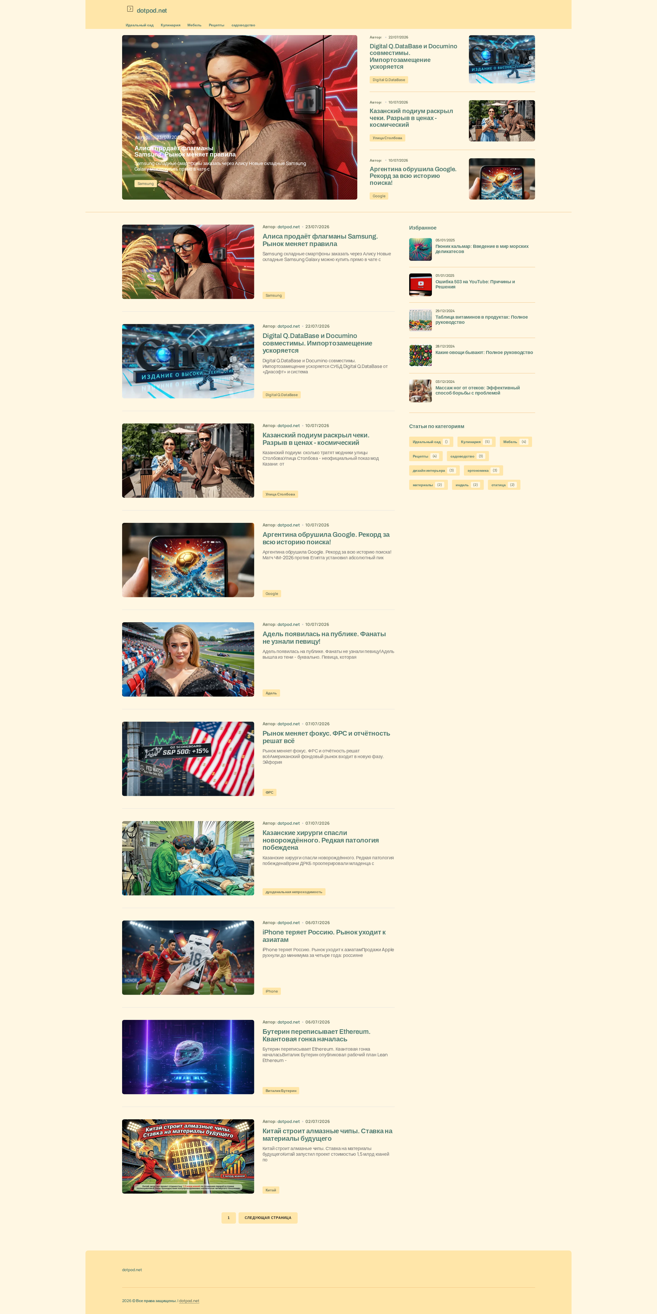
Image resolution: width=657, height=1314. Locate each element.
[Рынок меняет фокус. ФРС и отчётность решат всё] (188, 759)
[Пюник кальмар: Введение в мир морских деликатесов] (420, 249)
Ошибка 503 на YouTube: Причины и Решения (475, 284)
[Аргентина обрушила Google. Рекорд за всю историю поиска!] (502, 179)
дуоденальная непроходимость (294, 891)
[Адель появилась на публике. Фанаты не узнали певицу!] (188, 659)
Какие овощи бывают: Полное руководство (484, 352)
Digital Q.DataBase (389, 79)
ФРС (270, 792)
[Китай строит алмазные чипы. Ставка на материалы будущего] (188, 1156)
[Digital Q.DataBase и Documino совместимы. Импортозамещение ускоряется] (502, 59)
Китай (271, 1189)
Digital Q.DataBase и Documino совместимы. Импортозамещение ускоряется (413, 56)
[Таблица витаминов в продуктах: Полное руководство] (420, 320)
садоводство (243, 24)
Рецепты (216, 24)
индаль (467, 484)
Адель (271, 692)
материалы (427, 484)
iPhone (272, 991)
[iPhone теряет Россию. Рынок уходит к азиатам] (188, 957)
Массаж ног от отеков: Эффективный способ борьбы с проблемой (478, 390)
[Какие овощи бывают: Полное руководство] (420, 355)
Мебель (194, 24)
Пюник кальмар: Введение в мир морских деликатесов (482, 249)
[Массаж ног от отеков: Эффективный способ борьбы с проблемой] (420, 391)
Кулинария (170, 24)
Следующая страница (268, 1218)
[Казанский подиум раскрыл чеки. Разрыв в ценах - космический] (502, 120)
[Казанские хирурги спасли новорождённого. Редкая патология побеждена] (188, 858)
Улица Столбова (387, 137)
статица (503, 484)
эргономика (482, 470)
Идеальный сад (140, 24)
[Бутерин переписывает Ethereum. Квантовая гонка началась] (188, 1057)
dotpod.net (189, 1300)
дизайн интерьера (433, 470)
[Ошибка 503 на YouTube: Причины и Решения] (420, 284)
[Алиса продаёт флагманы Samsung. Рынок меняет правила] (240, 117)
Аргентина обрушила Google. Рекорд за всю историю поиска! (413, 176)
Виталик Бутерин (281, 1090)
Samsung (146, 183)
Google (379, 195)
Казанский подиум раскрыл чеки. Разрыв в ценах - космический (411, 118)
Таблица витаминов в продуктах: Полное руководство (482, 320)
